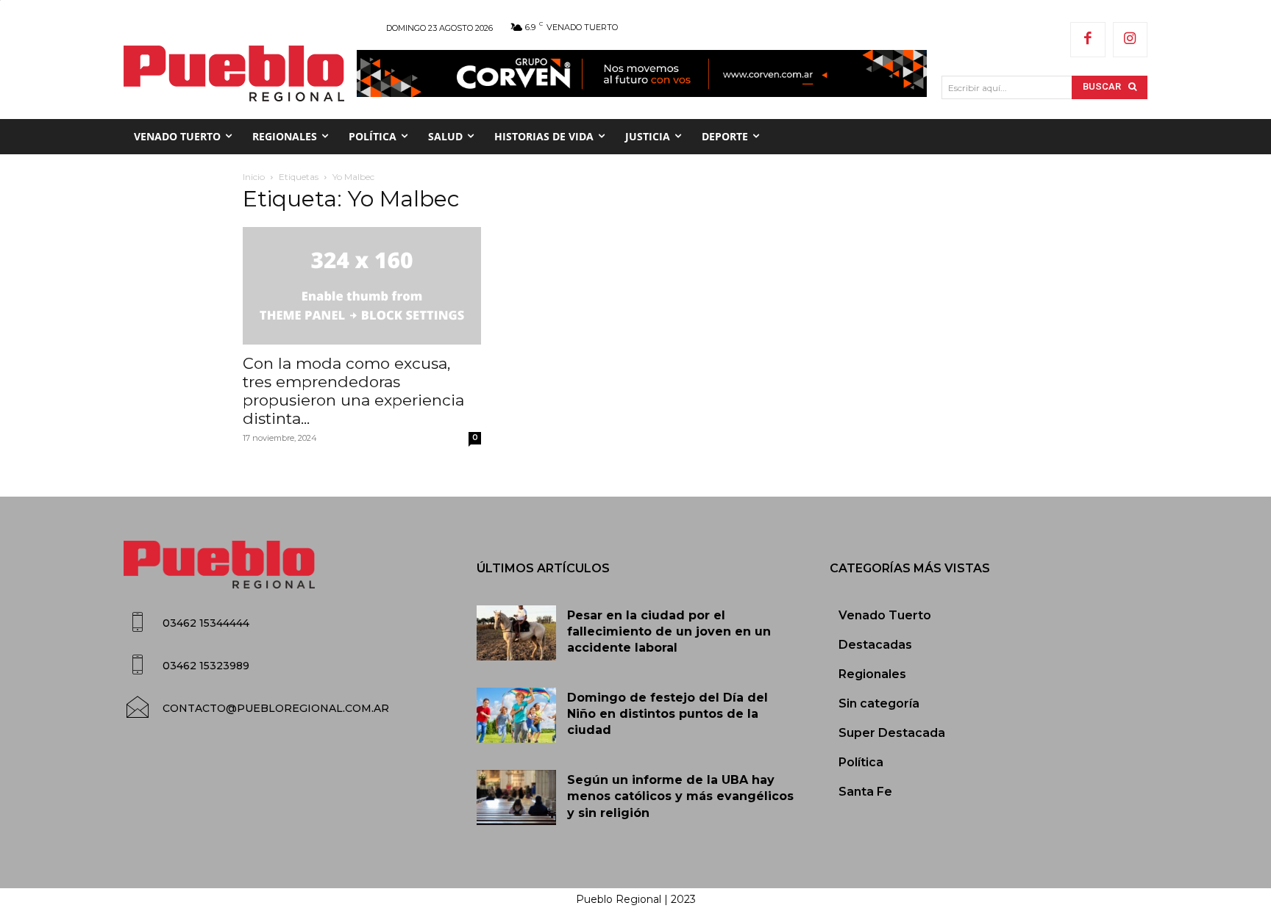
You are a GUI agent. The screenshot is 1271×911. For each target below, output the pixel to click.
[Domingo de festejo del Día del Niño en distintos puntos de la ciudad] (516, 715)
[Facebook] (1088, 39)
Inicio (254, 176)
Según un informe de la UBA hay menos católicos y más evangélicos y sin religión (680, 796)
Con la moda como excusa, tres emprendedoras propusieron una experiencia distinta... (353, 391)
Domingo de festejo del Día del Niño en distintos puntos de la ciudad (667, 714)
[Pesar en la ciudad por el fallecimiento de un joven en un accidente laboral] (516, 633)
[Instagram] (1130, 39)
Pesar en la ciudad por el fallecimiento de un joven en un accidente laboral (669, 631)
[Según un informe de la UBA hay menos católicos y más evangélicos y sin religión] (516, 798)
